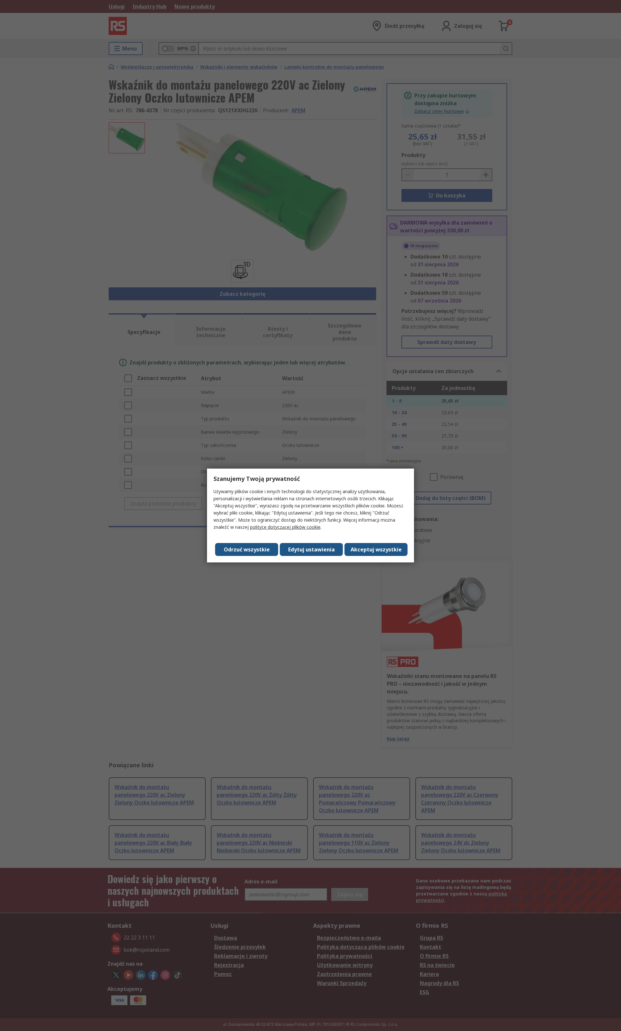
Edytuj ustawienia (311, 549)
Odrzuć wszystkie (247, 549)
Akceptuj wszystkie (376, 549)
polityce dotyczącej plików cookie (285, 527)
